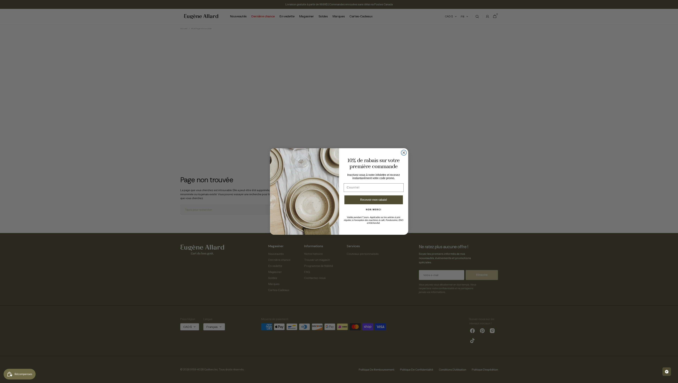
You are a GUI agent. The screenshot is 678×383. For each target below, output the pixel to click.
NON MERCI (373, 209)
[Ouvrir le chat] (666, 371)
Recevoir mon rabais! (373, 199)
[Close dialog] (403, 152)
